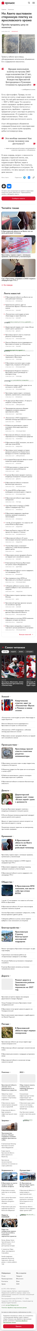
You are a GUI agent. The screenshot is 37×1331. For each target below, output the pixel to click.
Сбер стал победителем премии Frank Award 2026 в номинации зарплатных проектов (9, 1233)
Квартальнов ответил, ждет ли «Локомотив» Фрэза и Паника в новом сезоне (18, 306)
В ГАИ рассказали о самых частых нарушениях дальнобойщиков (16, 468)
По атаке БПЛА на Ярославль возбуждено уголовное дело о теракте (18, 491)
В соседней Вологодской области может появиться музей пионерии (19, 460)
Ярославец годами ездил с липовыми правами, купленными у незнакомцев (18, 394)
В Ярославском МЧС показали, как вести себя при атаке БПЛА (19, 443)
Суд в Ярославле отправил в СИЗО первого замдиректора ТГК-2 (17, 506)
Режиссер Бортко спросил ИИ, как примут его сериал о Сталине (17, 531)
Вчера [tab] (21, 651)
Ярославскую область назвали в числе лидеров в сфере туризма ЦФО (27, 1208)
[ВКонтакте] (9, 186)
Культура (18, 463)
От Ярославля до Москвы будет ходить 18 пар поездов (27, 1184)
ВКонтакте (19, 1279)
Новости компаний (5, 1216)
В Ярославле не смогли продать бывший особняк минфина (9, 1184)
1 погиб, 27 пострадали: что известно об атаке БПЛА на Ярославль (19, 523)
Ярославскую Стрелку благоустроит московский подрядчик (21, 936)
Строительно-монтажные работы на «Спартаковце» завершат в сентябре (14, 955)
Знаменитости (21, 534)
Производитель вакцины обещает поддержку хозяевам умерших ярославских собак (16, 410)
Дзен (17, 1281)
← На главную (7, 285)
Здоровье (19, 414)
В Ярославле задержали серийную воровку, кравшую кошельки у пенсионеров (17, 515)
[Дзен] (4, 186)
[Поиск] (29, 3)
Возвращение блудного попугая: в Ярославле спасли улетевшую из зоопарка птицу (16, 372)
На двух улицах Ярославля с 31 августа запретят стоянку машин (18, 401)
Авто (17, 471)
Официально (20, 404)
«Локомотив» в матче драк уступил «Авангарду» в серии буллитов (17, 315)
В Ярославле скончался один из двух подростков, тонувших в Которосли (17, 364)
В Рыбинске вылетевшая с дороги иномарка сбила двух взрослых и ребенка (16, 427)
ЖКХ (21, 1072)
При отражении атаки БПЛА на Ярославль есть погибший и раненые (17, 579)
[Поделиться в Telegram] (24, 177)
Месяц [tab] (5, 651)
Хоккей (18, 310)
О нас (4, 1276)
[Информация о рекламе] (32, 323)
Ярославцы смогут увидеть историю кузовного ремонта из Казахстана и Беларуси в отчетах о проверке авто (17, 451)
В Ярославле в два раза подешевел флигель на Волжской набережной (9, 1208)
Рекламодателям (7, 1279)
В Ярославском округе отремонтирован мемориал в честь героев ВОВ (9, 1104)
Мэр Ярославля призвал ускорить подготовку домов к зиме (27, 1114)
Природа (19, 359)
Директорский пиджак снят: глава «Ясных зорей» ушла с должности (19, 328)
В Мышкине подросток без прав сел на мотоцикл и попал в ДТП (18, 386)
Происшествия (20, 338)
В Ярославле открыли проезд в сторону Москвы (18, 596)
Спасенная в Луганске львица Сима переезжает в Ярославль (17, 356)
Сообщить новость (18, 198)
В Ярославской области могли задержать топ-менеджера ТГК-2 (19, 571)
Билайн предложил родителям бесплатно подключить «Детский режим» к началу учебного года (9, 1260)
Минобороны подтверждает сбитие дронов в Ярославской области (17, 611)
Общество (19, 446)
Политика (19, 438)
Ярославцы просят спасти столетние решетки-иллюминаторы (17, 335)
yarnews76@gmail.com (12, 1305)
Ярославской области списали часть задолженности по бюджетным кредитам (19, 435)
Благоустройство (10, 927)
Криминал (11, 9)
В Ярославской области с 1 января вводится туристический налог (27, 1192)
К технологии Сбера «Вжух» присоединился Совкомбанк (8, 1251)
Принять (18, 1326)
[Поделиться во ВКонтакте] (29, 177)
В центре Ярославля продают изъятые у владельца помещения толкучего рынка (18, 475)
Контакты (5, 1281)
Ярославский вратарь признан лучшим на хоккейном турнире (18, 603)
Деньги (18, 331)
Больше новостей (25, 634)
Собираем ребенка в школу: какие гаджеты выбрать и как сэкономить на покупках (18, 587)
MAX (17, 1284)
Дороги (5, 976)
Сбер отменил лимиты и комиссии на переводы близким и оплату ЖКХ (27, 1087)
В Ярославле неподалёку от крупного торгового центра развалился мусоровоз (19, 627)
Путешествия (25, 1170)
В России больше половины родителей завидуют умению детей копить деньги (18, 816)
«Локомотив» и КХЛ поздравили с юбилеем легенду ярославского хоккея (18, 418)
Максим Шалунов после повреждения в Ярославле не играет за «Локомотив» (18, 343)
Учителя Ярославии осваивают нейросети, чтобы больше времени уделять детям (17, 547)
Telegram (19, 1276)
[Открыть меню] (33, 3)
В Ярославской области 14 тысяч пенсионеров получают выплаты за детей (19, 539)
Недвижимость (7, 1170)
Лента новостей (12, 293)
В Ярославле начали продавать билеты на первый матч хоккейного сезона (18, 556)
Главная (4, 9)
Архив (4, 1284)
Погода (18, 502)
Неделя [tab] (13, 651)
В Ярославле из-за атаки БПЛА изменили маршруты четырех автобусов (19, 619)
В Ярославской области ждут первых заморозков (17, 499)
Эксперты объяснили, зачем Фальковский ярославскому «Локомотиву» (12, 683)
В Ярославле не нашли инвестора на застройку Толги (9, 1192)
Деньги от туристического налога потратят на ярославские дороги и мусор (17, 822)
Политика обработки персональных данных (14, 1307)
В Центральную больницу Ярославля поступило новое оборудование (17, 563)
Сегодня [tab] (29, 651)
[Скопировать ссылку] (33, 177)
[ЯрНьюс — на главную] (8, 3)
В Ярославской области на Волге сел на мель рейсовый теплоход (19, 298)
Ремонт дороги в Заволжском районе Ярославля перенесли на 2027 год (24, 985)
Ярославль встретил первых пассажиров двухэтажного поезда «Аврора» (15, 998)
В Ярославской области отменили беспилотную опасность (16, 483)
